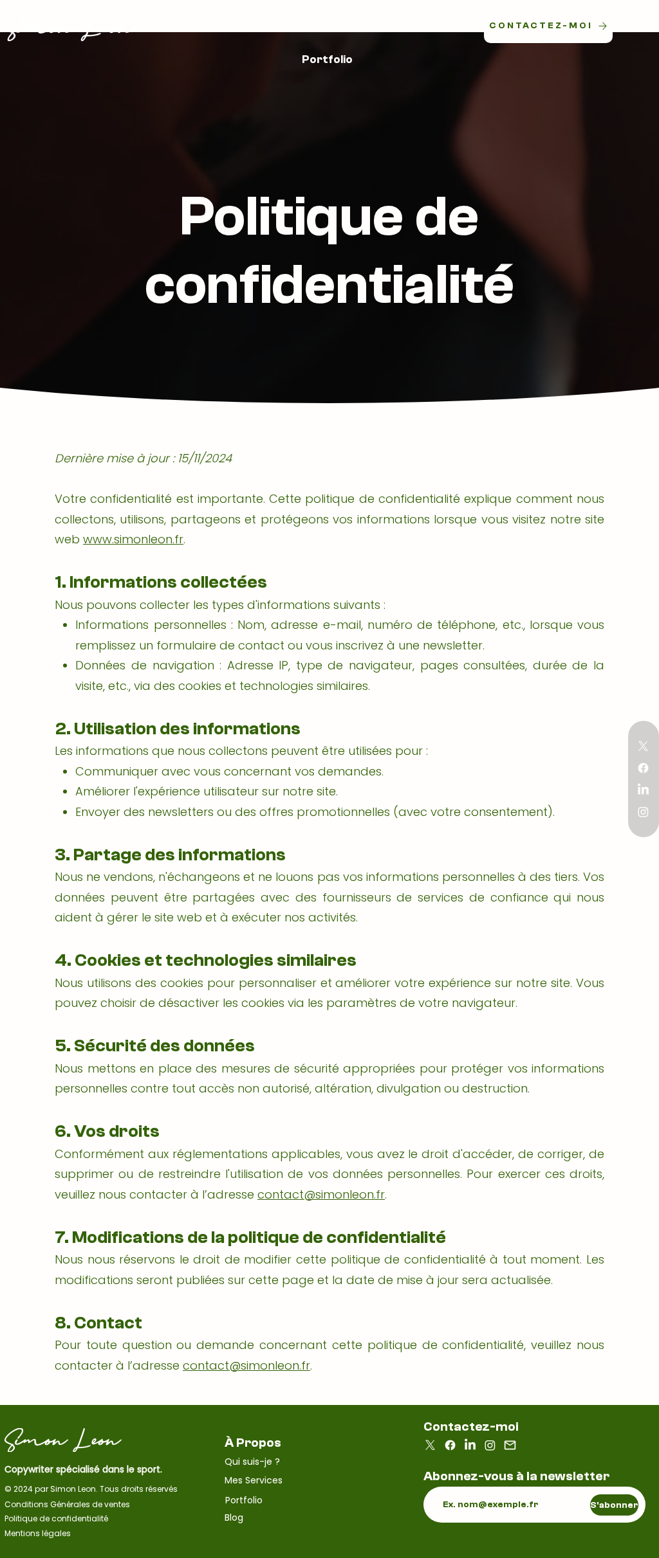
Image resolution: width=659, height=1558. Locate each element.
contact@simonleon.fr (321, 1194)
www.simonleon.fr (133, 539)
